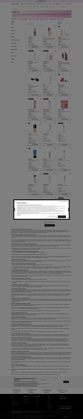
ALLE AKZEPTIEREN (62, 216)
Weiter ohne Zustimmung (63, 201)
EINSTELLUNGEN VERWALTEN (52, 216)
